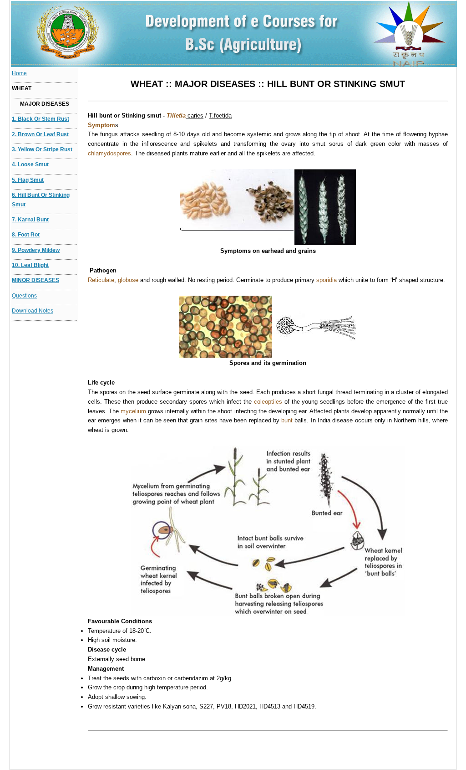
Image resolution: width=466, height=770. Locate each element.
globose (128, 280)
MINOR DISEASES (35, 280)
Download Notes (32, 311)
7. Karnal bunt (30, 219)
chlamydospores (109, 153)
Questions (24, 296)
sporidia (326, 280)
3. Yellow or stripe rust (42, 149)
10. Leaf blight (30, 265)
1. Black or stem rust (40, 119)
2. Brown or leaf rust (40, 134)
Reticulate (101, 280)
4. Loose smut (30, 164)
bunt (287, 420)
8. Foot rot (26, 234)
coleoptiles (268, 401)
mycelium (133, 411)
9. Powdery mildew (36, 250)
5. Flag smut (28, 180)
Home (19, 73)
